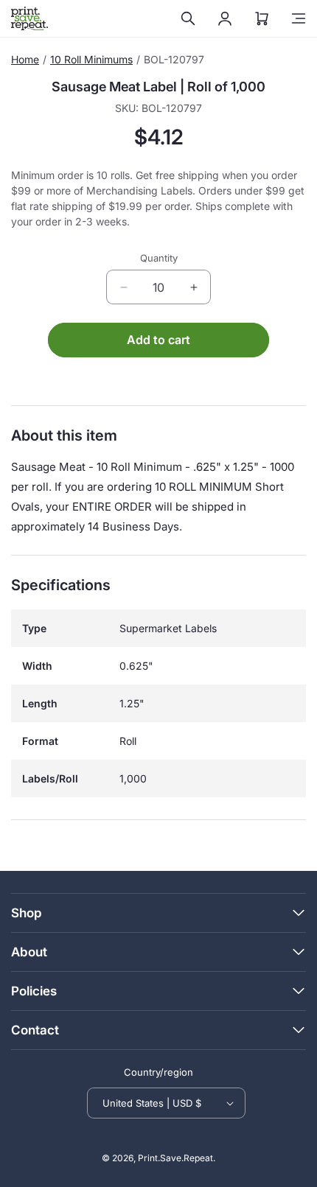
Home (25, 59)
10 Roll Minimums (91, 59)
